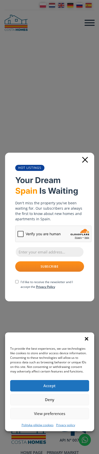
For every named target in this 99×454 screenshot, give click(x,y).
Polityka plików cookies (38, 425)
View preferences (49, 413)
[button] (86, 338)
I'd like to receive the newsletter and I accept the (47, 284)
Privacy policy (65, 425)
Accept (49, 385)
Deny (49, 399)
